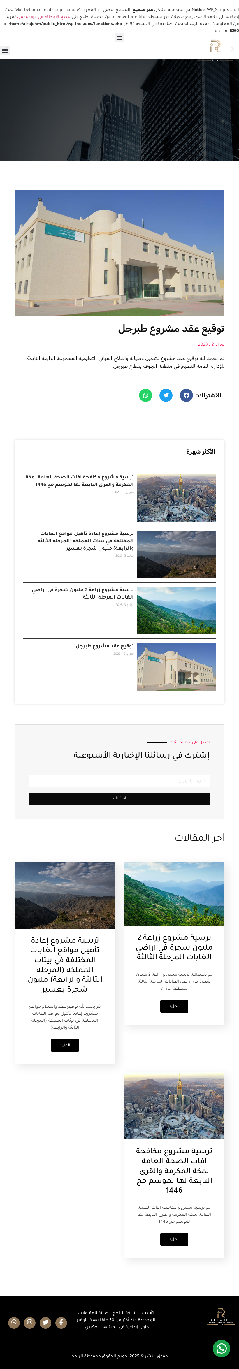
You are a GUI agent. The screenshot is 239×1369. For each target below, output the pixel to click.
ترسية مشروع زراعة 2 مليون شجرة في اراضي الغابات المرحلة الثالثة (174, 948)
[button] (5, 50)
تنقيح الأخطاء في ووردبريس (44, 17)
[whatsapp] (14, 1323)
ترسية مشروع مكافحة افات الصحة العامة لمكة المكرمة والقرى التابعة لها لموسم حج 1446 (174, 1171)
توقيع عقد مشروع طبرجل (105, 646)
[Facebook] (61, 1323)
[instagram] (30, 1323)
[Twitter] (45, 1323)
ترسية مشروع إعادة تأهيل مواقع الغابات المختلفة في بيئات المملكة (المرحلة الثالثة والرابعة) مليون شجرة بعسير (86, 541)
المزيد (174, 1006)
